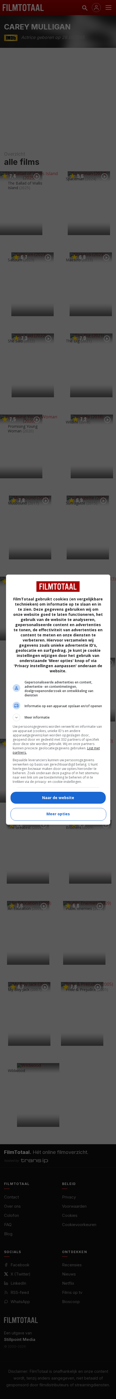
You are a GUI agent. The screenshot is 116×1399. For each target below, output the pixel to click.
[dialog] (58, 700)
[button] (58, 717)
